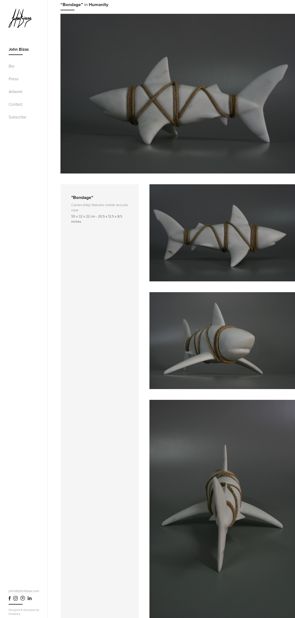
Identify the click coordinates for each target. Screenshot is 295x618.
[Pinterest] (22, 599)
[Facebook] (10, 599)
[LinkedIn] (30, 599)
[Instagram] (15, 599)
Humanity (98, 4)
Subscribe (17, 117)
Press (14, 78)
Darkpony (14, 614)
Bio (11, 66)
